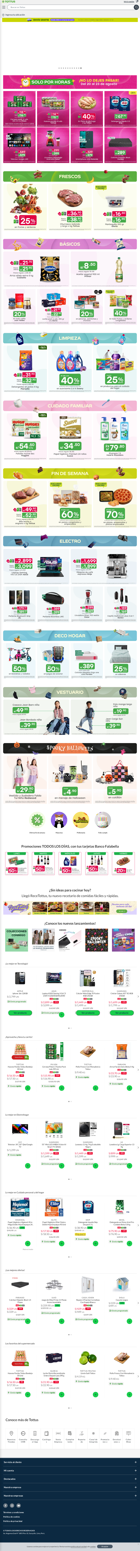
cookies (93, 1547)
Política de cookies (11, 1517)
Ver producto (20, 1012)
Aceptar (104, 1546)
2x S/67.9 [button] (81, 1234)
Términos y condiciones (13, 1512)
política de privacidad (79, 1547)
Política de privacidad (12, 1521)
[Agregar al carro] (61, 1014)
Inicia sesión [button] (129, 1)
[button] (73, 7)
